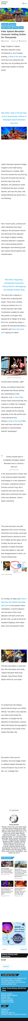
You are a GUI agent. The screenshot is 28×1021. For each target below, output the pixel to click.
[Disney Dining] (5, 3)
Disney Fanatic (6, 994)
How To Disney (7, 999)
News (15, 27)
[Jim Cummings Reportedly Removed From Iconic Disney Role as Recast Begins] (7, 864)
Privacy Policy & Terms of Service (14, 1014)
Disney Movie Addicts (9, 995)
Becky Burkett (6, 41)
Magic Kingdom (7, 27)
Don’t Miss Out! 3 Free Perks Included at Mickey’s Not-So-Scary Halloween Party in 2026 (7, 891)
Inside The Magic (7, 1002)
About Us (4, 1011)
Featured (12, 24)
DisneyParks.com (9, 984)
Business (5, 24)
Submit (6, 966)
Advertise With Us (8, 1013)
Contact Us (5, 1009)
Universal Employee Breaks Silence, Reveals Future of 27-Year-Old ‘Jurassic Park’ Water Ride (20, 891)
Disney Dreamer (7, 1000)
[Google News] (14, 810)
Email (3, 960)
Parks (21, 27)
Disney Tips (5, 997)
